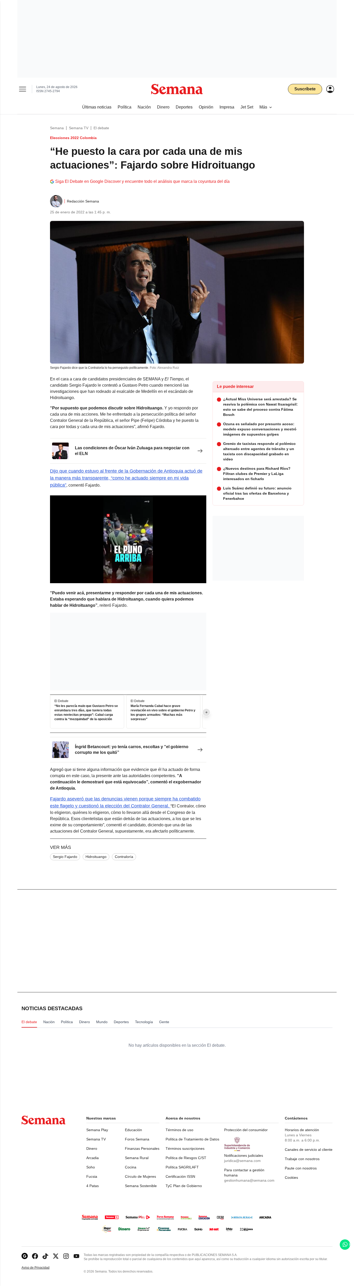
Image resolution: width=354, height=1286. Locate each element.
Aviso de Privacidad (41, 1268)
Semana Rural (136, 1158)
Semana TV (78, 128)
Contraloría (124, 857)
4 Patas (92, 1186)
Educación (133, 1130)
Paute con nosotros (301, 1168)
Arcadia (92, 1158)
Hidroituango (96, 857)
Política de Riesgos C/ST (186, 1158)
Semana (57, 128)
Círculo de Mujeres (140, 1176)
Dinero (91, 1148)
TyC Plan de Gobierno (184, 1186)
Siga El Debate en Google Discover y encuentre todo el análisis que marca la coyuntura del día (142, 181)
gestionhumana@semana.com (249, 1180)
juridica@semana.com (242, 1161)
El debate (101, 128)
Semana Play (97, 1130)
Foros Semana (137, 1139)
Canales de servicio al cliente (308, 1149)
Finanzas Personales (142, 1148)
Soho (90, 1167)
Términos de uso (179, 1130)
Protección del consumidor (246, 1130)
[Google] (25, 1256)
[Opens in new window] (35, 1256)
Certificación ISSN (180, 1176)
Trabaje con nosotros (302, 1159)
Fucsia (91, 1176)
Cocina (130, 1167)
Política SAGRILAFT (182, 1167)
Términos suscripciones (185, 1148)
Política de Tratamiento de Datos (192, 1139)
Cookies (291, 1177)
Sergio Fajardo (65, 857)
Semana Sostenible (141, 1186)
